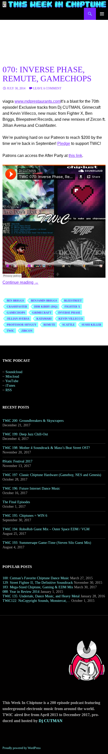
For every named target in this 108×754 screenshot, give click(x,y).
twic (10, 330)
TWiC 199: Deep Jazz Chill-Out (25, 434)
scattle (68, 324)
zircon (26, 330)
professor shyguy (21, 324)
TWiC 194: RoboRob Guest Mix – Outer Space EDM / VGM (46, 529)
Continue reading (20, 282)
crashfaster (17, 306)
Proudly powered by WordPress (22, 748)
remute (49, 324)
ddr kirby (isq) (46, 306)
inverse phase (69, 312)
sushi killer (91, 324)
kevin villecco (71, 318)
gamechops (16, 312)
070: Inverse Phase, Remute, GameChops (47, 74)
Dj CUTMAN (51, 721)
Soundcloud (14, 372)
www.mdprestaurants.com (38, 101)
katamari (43, 318)
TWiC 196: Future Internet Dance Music (31, 488)
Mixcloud (12, 376)
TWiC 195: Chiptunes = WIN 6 (25, 515)
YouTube (11, 381)
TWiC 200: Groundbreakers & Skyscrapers (33, 421)
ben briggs (15, 300)
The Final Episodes (16, 502)
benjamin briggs (44, 300)
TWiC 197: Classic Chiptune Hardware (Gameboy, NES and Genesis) (52, 475)
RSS (9, 390)
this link (75, 155)
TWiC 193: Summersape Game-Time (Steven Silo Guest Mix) (47, 543)
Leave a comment (47, 88)
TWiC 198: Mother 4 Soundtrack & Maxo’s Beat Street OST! (46, 448)
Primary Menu (102, 14)
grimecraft (41, 312)
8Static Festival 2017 (17, 461)
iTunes (10, 385)
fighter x (72, 306)
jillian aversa (18, 318)
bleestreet (73, 300)
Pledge (63, 143)
